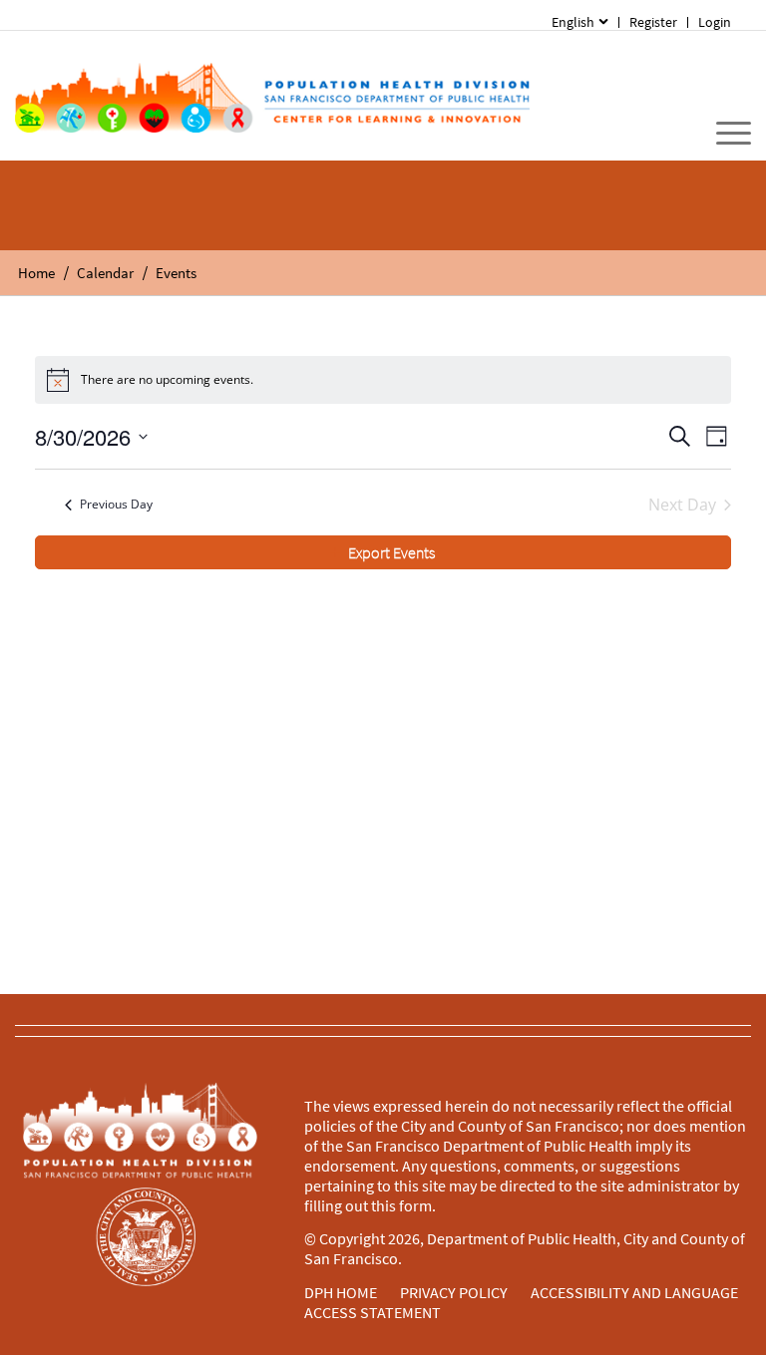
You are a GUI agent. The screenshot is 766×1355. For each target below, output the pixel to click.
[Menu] (723, 133)
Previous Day (116, 504)
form (415, 1205)
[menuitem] (580, 22)
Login (714, 22)
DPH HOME (340, 1292)
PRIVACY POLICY (454, 1292)
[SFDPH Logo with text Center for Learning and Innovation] (272, 96)
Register (653, 22)
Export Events (391, 552)
